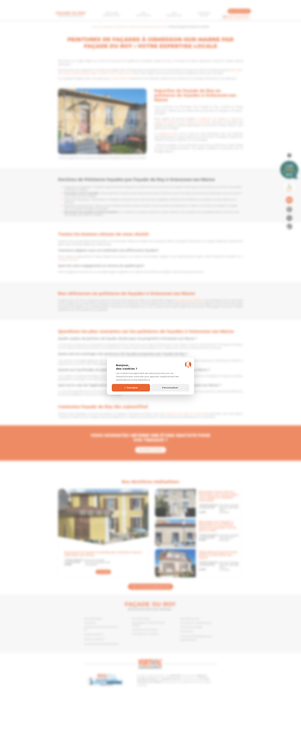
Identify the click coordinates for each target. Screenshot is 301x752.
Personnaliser (170, 387)
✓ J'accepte (131, 387)
